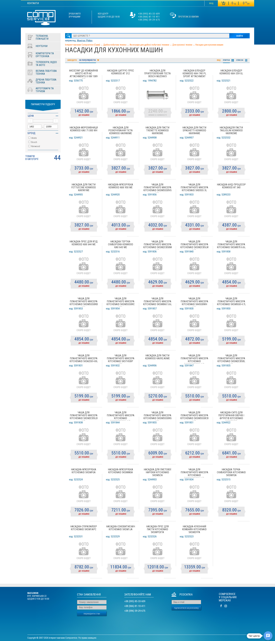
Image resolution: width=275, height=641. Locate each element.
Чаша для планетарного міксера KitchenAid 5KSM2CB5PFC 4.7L (120, 416)
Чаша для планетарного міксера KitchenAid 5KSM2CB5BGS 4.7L (194, 473)
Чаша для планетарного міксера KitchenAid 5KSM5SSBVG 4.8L (157, 188)
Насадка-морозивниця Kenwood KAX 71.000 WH (84, 129)
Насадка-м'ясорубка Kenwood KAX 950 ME (120, 186)
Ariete (34, 138)
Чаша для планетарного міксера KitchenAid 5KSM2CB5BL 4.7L (231, 359)
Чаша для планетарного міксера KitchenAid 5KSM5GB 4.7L (231, 301)
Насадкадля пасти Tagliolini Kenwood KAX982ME (231, 130)
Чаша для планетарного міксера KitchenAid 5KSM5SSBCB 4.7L (194, 416)
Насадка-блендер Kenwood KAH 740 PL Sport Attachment (194, 73)
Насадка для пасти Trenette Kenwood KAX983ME (157, 130)
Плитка (226, 59)
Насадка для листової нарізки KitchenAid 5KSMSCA (157, 472)
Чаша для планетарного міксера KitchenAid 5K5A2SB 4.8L (84, 358)
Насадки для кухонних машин (209, 44)
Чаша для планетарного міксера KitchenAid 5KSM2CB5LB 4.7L (84, 416)
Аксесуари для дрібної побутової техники (149, 44)
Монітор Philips (84, 40)
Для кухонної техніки (182, 44)
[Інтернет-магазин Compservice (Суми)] (41, 18)
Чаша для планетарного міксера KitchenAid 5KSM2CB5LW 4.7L (194, 245)
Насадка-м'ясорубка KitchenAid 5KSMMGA (120, 471)
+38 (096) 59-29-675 (149, 19)
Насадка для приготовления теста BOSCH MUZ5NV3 (157, 73)
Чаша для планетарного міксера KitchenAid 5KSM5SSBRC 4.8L (120, 302)
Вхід (211, 3)
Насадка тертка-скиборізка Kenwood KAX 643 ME (120, 244)
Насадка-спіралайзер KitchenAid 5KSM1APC (83, 528)
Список (239, 59)
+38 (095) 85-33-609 (149, 13)
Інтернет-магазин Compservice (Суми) (82, 44)
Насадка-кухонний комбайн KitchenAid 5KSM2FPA (194, 529)
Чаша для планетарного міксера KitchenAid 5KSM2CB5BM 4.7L (157, 245)
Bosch (34, 142)
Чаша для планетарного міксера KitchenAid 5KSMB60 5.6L (157, 301)
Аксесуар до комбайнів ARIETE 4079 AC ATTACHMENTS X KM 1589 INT (83, 74)
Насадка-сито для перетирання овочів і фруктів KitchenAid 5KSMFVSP (231, 416)
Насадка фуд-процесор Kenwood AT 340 (231, 186)
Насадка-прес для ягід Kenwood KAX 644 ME (84, 243)
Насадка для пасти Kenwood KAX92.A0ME (157, 357)
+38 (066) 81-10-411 (149, 16)
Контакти (33, 3)
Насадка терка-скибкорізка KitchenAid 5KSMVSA (231, 472)
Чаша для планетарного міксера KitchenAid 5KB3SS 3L (194, 187)
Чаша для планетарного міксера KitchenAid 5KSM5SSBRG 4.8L (157, 416)
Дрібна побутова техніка (114, 44)
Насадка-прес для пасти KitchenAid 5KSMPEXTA (157, 529)
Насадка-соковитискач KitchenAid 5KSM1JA (120, 528)
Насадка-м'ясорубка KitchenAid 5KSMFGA (83, 471)
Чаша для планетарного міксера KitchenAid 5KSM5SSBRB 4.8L (84, 302)
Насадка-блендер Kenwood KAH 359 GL (231, 72)
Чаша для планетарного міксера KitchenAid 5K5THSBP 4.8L (120, 359)
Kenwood (35, 146)
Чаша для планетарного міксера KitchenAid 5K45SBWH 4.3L (194, 302)
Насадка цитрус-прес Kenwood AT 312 (120, 72)
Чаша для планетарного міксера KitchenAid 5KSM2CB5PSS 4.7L (194, 359)
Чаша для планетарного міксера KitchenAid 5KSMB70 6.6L (231, 244)
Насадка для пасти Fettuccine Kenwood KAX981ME (83, 187)
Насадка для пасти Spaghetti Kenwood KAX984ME (194, 130)
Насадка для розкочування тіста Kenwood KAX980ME (120, 130)
